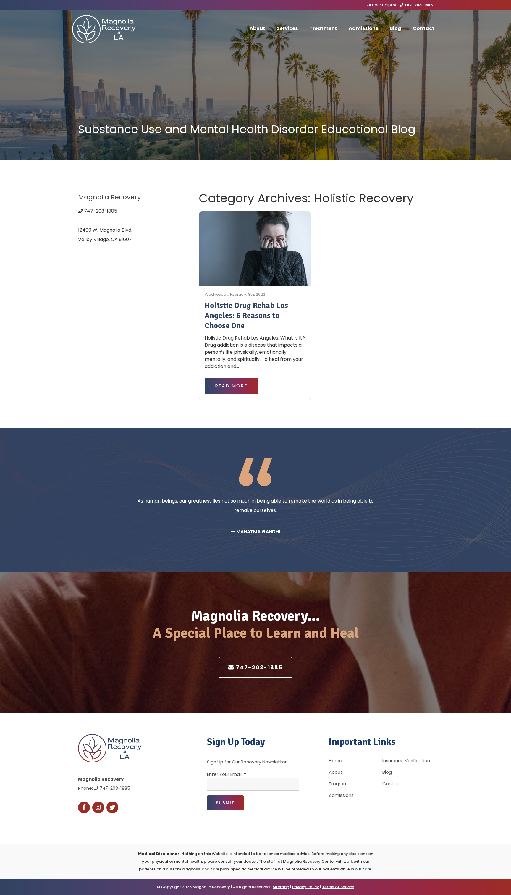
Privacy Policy (305, 887)
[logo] (109, 29)
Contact (423, 28)
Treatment (323, 28)
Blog (395, 28)
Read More (231, 385)
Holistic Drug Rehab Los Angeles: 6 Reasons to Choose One (246, 315)
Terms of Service (338, 887)
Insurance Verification (406, 760)
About (257, 28)
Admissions (363, 28)
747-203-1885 (418, 5)
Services (287, 28)
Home (335, 760)
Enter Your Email (226, 774)
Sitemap (281, 887)
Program (338, 784)
